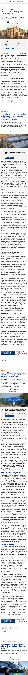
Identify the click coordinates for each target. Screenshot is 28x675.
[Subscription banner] (14, 356)
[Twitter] (7, 674)
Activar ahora (8, 48)
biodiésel (4, 631)
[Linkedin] (11, 674)
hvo (17, 628)
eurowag (4, 628)
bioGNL (11, 631)
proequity (4, 360)
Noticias (3, 7)
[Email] (25, 674)
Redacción (15, 131)
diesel (11, 628)
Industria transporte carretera (8, 641)
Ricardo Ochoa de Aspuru (15, 21)
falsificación (10, 101)
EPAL (3, 101)
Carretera (3, 370)
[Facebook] (2, 674)
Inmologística (4, 111)
